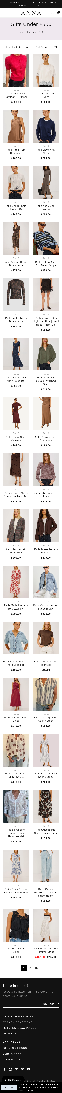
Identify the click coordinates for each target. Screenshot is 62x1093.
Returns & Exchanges (19, 1028)
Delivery (9, 1033)
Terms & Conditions (17, 1022)
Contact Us (11, 1059)
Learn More (30, 1090)
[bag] (56, 13)
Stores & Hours (15, 1048)
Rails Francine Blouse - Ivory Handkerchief (16, 833)
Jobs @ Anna (12, 1054)
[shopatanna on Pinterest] (18, 1068)
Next (37, 968)
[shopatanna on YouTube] (30, 1068)
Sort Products (43, 47)
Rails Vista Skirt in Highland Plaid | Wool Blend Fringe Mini (46, 321)
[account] (50, 13)
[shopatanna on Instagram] (12, 1068)
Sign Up (48, 1003)
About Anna (11, 1042)
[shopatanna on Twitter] (24, 1068)
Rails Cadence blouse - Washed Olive (46, 380)
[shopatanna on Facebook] (6, 1068)
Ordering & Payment (18, 1016)
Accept (9, 1087)
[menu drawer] (5, 13)
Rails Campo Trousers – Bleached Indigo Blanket (46, 892)
